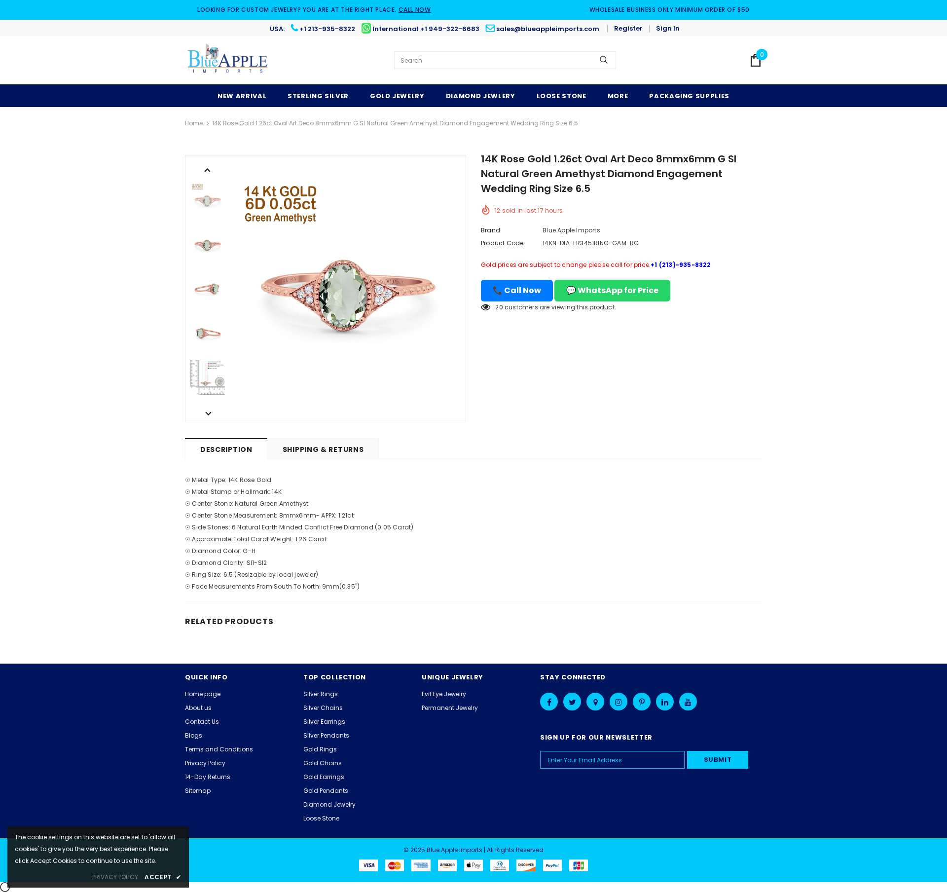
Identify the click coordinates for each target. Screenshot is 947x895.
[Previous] (208, 169)
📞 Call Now (517, 290)
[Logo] (228, 60)
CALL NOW (415, 9)
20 (499, 307)
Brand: (491, 230)
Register (628, 28)
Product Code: (503, 243)
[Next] (208, 413)
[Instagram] (618, 701)
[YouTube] (688, 701)
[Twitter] (572, 701)
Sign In (668, 28)
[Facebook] (549, 701)
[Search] (604, 60)
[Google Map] (595, 701)
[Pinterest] (642, 701)
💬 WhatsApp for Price (612, 290)
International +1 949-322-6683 (425, 29)
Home (194, 123)
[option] (348, 289)
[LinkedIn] (665, 701)
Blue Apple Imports (571, 230)
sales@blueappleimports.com (547, 29)
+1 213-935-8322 (327, 29)
